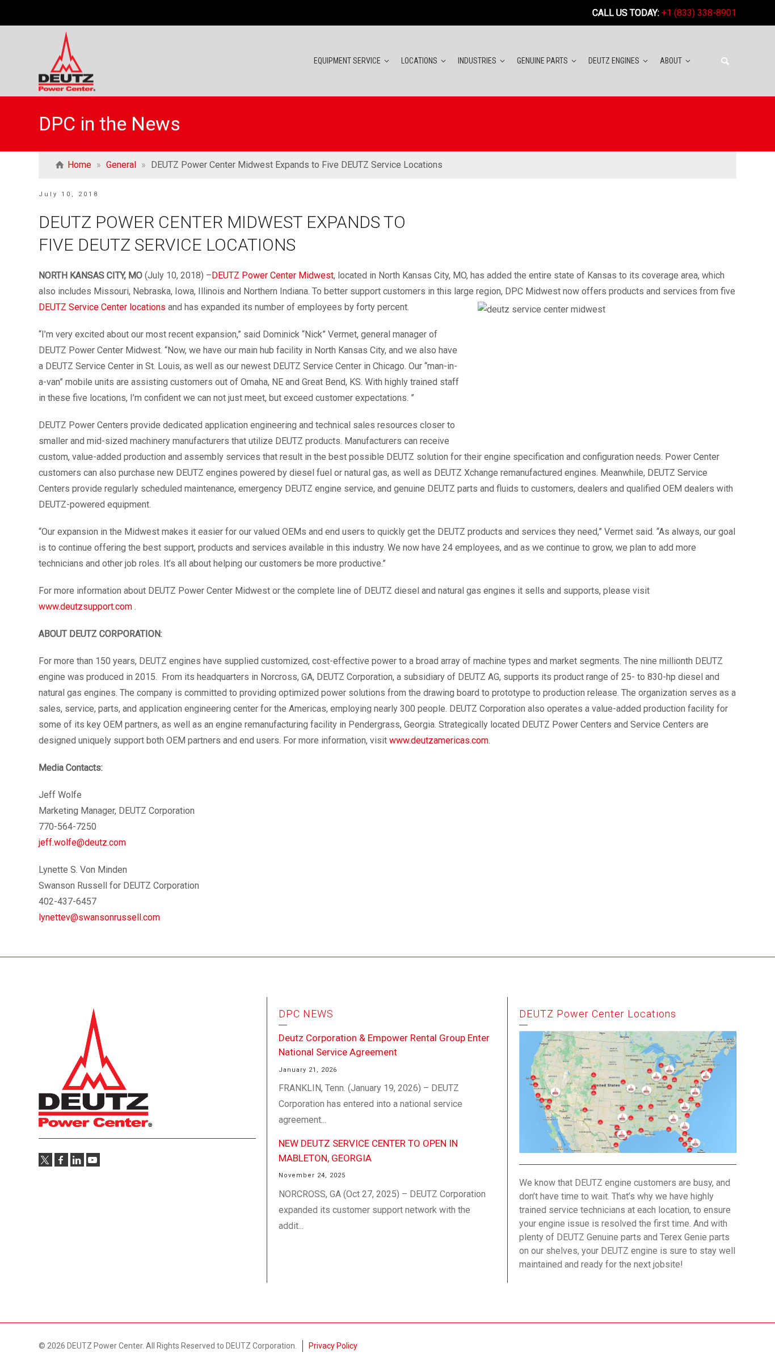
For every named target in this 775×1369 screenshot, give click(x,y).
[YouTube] (93, 1160)
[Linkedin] (77, 1160)
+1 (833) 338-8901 (699, 12)
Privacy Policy (333, 1345)
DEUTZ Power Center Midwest (273, 275)
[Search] (725, 61)
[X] (45, 1160)
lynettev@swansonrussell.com (99, 917)
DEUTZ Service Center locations (102, 307)
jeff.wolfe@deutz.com (82, 842)
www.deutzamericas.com (438, 740)
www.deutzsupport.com (85, 606)
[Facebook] (61, 1160)
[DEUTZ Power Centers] (67, 60)
